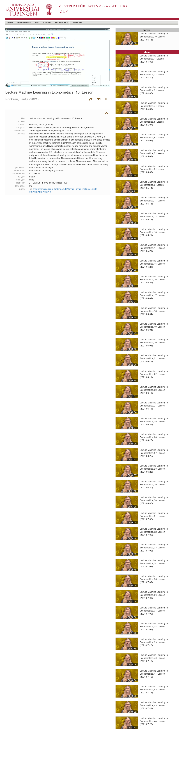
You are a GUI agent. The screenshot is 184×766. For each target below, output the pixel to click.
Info (37, 22)
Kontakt (47, 22)
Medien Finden (24, 22)
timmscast (77, 22)
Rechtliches (61, 22)
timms (10, 22)
